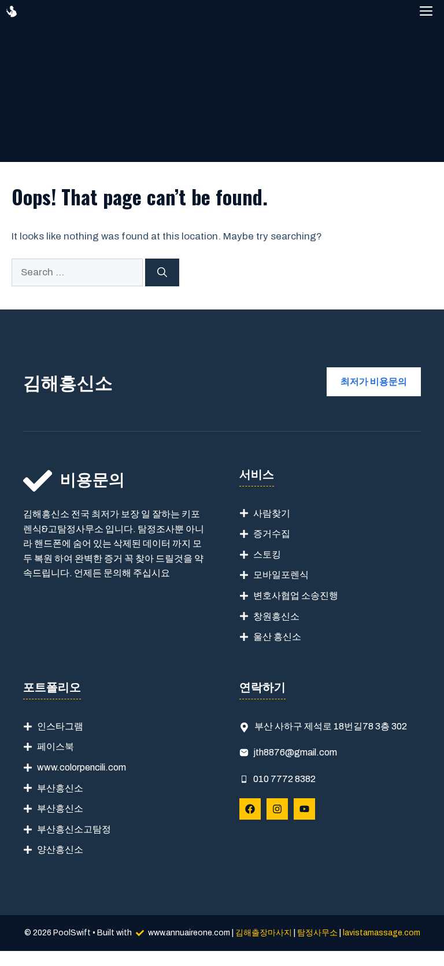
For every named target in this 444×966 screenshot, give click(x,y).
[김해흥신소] (11, 11)
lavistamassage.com (381, 932)
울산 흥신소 (277, 636)
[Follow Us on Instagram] (277, 809)
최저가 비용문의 (374, 381)
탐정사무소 (317, 932)
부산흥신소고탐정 (74, 829)
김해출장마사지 (263, 932)
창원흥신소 (276, 616)
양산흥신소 (60, 849)
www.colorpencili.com (81, 767)
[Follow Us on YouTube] (304, 809)
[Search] (162, 272)
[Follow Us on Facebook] (250, 809)
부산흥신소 (60, 788)
